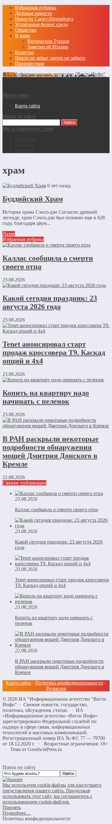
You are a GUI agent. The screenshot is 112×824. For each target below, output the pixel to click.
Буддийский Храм (32, 199)
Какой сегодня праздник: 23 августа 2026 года (49, 302)
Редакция (56, 688)
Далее (8, 233)
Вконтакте (26, 139)
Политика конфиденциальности (69, 682)
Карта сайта (18, 682)
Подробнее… (16, 813)
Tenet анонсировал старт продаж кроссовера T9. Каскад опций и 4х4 (53, 352)
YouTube (24, 144)
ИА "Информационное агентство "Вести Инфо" (53, 74)
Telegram (24, 150)
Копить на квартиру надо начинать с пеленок (45, 397)
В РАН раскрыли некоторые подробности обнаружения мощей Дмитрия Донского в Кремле (50, 451)
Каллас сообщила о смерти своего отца (56, 509)
